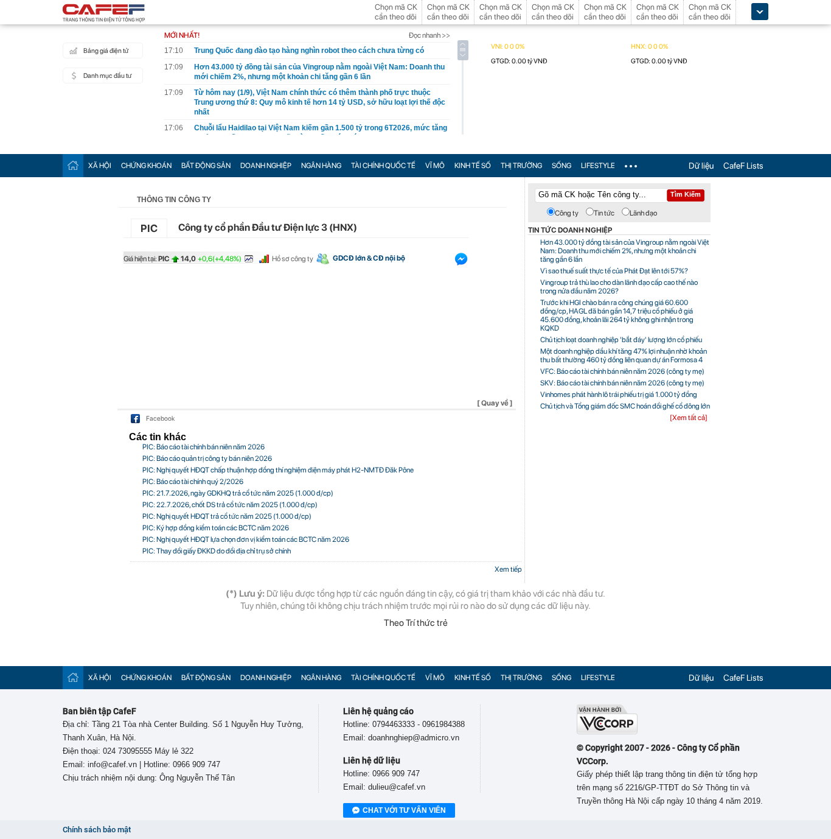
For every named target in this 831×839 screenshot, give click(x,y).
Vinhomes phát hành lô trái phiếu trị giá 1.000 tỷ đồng (618, 394)
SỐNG (561, 165)
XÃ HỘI (99, 165)
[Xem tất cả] (689, 417)
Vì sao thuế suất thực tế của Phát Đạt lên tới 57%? (614, 271)
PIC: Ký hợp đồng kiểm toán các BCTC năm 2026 (215, 528)
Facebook (160, 419)
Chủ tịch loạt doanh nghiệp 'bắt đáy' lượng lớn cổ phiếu (621, 339)
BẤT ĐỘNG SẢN (206, 165)
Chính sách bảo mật (97, 829)
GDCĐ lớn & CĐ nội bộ (369, 258)
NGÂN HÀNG (321, 165)
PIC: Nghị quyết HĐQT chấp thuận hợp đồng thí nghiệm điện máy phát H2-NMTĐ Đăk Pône (278, 470)
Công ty (567, 213)
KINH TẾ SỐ (472, 165)
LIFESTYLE (598, 165)
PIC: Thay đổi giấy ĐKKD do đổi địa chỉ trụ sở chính (216, 551)
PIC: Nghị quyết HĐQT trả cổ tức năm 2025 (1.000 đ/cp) (226, 516)
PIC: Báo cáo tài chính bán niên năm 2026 (203, 447)
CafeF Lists (743, 165)
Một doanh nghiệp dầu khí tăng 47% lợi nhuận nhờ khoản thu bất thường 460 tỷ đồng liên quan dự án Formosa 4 (623, 355)
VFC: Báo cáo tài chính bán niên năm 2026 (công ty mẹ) (622, 371)
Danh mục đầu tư (107, 76)
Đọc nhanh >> (429, 35)
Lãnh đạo (643, 213)
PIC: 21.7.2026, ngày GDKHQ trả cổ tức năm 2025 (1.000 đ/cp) (237, 493)
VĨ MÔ (435, 165)
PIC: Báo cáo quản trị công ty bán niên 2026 (207, 458)
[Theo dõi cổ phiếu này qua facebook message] (461, 262)
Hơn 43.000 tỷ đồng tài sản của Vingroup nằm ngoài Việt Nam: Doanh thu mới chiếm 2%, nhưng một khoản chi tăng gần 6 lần (624, 251)
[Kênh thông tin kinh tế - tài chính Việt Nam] (104, 14)
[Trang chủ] (73, 165)
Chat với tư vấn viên (404, 810)
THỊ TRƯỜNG (521, 165)
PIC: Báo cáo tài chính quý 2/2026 (192, 481)
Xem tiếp (508, 569)
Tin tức (604, 213)
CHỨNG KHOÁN (146, 165)
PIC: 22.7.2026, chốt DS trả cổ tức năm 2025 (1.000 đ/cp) (230, 504)
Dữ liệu (701, 165)
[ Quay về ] (495, 403)
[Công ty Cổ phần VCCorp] (607, 731)
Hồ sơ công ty (292, 259)
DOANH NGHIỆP (265, 165)
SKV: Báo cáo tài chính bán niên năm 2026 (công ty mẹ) (622, 383)
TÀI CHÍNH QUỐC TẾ (383, 165)
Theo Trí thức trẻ (416, 622)
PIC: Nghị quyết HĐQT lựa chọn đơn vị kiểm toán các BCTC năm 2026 (245, 539)
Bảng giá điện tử (105, 51)
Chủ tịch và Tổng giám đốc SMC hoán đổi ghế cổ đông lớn (625, 406)
